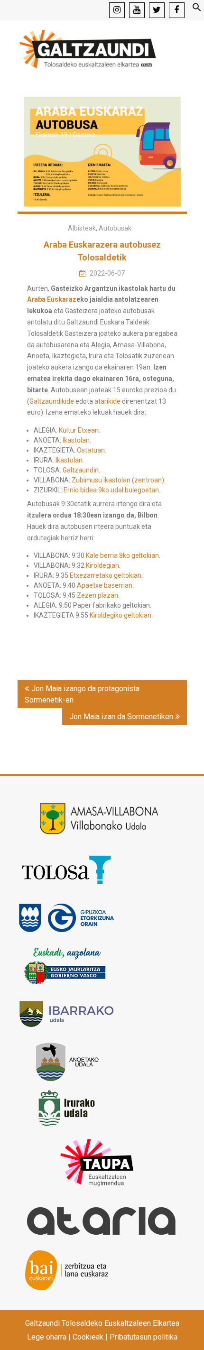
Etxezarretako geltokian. (106, 575)
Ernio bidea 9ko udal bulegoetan (111, 490)
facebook (177, 10)
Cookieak (88, 1336)
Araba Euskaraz (51, 299)
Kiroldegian (102, 565)
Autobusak (115, 228)
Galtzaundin (81, 470)
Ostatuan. (91, 450)
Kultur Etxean (79, 430)
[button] (197, 9)
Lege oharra (46, 1336)
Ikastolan (76, 440)
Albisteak (82, 228)
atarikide (107, 401)
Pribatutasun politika (143, 1336)
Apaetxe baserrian (104, 585)
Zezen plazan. (98, 595)
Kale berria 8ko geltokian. (123, 555)
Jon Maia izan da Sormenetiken (121, 716)
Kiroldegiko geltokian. (121, 615)
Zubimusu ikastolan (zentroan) (118, 480)
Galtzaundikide (51, 401)
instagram (117, 10)
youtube (137, 10)
